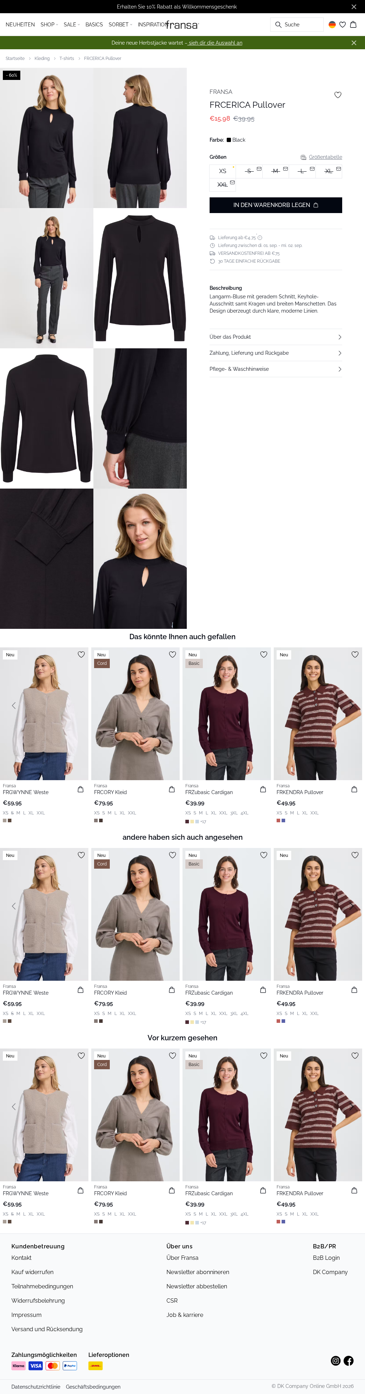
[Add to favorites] (338, 95)
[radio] (223, 171)
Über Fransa (182, 1257)
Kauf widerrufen (32, 1272)
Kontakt (21, 1257)
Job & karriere (184, 1315)
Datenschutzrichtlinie (35, 1387)
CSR (172, 1300)
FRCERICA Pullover (102, 58)
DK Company (330, 1272)
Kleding (42, 58)
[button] (276, 337)
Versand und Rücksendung (47, 1329)
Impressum (26, 1315)
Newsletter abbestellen (196, 1286)
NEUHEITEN (20, 24)
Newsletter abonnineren (197, 1272)
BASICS (94, 24)
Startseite (15, 58)
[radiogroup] (276, 178)
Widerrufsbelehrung (38, 1300)
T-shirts (67, 58)
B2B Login (326, 1257)
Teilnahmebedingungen (42, 1286)
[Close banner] (354, 6)
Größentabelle (325, 157)
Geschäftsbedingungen (93, 1387)
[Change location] (332, 24)
